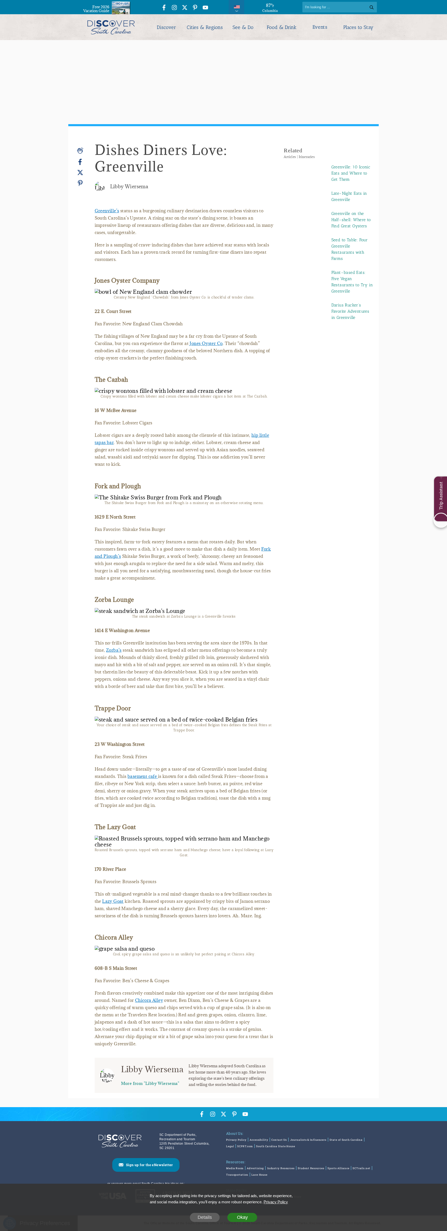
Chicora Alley (149, 1000)
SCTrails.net (361, 1168)
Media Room (235, 1168)
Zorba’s (114, 650)
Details (205, 1217)
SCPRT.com (245, 1146)
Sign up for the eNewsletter (149, 1164)
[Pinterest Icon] (195, 8)
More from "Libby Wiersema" (150, 1083)
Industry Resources (281, 1168)
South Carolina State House (275, 1146)
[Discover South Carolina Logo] (111, 27)
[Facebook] (80, 162)
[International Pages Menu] (236, 7)
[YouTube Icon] (205, 8)
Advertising (255, 1168)
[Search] (371, 7)
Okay (242, 1217)
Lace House (259, 1174)
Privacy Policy (236, 1140)
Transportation (237, 1174)
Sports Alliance (338, 1168)
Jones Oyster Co (206, 343)
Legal (230, 1146)
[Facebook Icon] (164, 8)
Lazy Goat (113, 901)
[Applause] (80, 150)
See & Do (243, 27)
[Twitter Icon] (185, 8)
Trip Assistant (440, 496)
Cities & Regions (205, 27)
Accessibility (259, 1140)
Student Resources (311, 1168)
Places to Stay (358, 27)
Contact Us (279, 1140)
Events (319, 27)
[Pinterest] (80, 183)
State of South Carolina (346, 1140)
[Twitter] (80, 172)
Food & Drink (281, 27)
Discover (166, 27)
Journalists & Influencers (308, 1140)
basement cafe (143, 776)
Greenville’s (107, 211)
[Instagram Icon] (174, 8)
